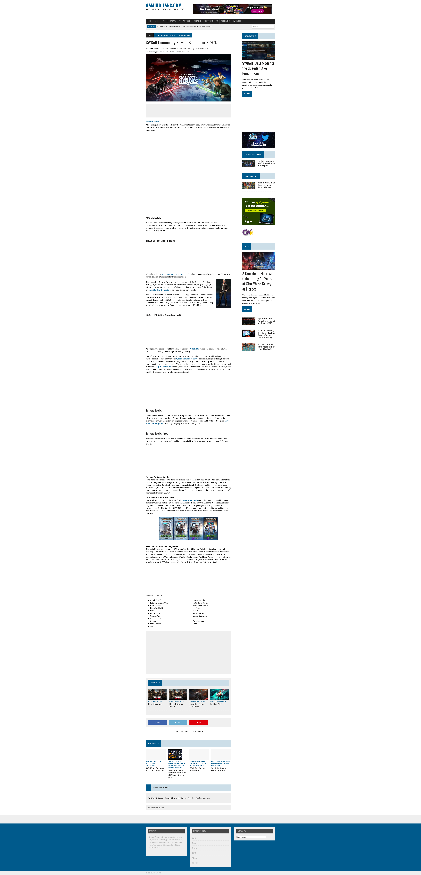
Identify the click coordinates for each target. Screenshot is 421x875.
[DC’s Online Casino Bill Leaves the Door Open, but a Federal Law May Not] (248, 349)
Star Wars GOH (184, 21)
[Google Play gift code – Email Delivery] (198, 698)
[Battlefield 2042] (219, 698)
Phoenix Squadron (169, 48)
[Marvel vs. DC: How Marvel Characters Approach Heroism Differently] (248, 187)
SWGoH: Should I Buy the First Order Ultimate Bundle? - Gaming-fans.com (180, 798)
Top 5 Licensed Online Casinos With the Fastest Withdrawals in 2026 (266, 321)
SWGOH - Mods (200, 763)
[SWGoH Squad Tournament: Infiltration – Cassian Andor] (156, 758)
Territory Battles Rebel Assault (199, 48)
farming (157, 48)
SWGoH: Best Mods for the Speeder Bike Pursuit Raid (258, 68)
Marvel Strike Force (251, 176)
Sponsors (195, 863)
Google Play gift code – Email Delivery (197, 705)
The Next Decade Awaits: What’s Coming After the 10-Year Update (266, 163)
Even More (237, 21)
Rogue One (181, 48)
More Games (225, 21)
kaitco (156, 122)
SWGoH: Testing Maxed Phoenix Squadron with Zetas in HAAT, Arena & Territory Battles (177, 773)
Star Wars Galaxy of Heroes (165, 35)
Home (149, 21)
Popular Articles (250, 36)
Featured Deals (155, 683)
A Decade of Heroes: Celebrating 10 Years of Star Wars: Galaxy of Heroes (257, 281)
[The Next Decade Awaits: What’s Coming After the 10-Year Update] (248, 166)
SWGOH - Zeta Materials (176, 765)
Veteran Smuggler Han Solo (180, 52)
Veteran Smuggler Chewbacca (157, 52)
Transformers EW (211, 21)
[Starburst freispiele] (247, 235)
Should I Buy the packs (158, 290)
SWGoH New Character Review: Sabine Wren (219, 769)
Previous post (182, 731)
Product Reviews (169, 21)
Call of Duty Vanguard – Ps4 (156, 705)
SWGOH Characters (175, 767)
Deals (150, 701)
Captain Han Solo (190, 500)
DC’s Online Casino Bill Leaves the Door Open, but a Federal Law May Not (266, 346)
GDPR (194, 853)
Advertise (195, 858)
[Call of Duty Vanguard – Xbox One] (178, 698)
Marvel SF (197, 21)
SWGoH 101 (193, 349)
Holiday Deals (158, 701)
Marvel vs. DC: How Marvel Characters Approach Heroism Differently (266, 185)
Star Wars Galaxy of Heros (253, 154)
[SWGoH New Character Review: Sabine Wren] (221, 758)
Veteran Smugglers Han (173, 274)
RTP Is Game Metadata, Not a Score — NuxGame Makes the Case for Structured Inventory (266, 334)
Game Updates (216, 761)
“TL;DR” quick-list (163, 366)
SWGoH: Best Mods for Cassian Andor (197, 769)
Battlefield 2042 (215, 704)
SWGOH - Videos (179, 763)
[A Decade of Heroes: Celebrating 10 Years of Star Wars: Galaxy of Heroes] (258, 269)
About (157, 21)
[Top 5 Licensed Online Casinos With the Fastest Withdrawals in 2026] (248, 323)
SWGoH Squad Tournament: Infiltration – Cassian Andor (155, 769)
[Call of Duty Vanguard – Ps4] (157, 698)
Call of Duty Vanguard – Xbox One (177, 705)
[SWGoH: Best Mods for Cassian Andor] (199, 758)
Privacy (194, 848)
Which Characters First (186, 358)
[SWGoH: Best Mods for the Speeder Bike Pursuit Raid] (258, 58)
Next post (197, 731)
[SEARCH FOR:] (263, 26)
